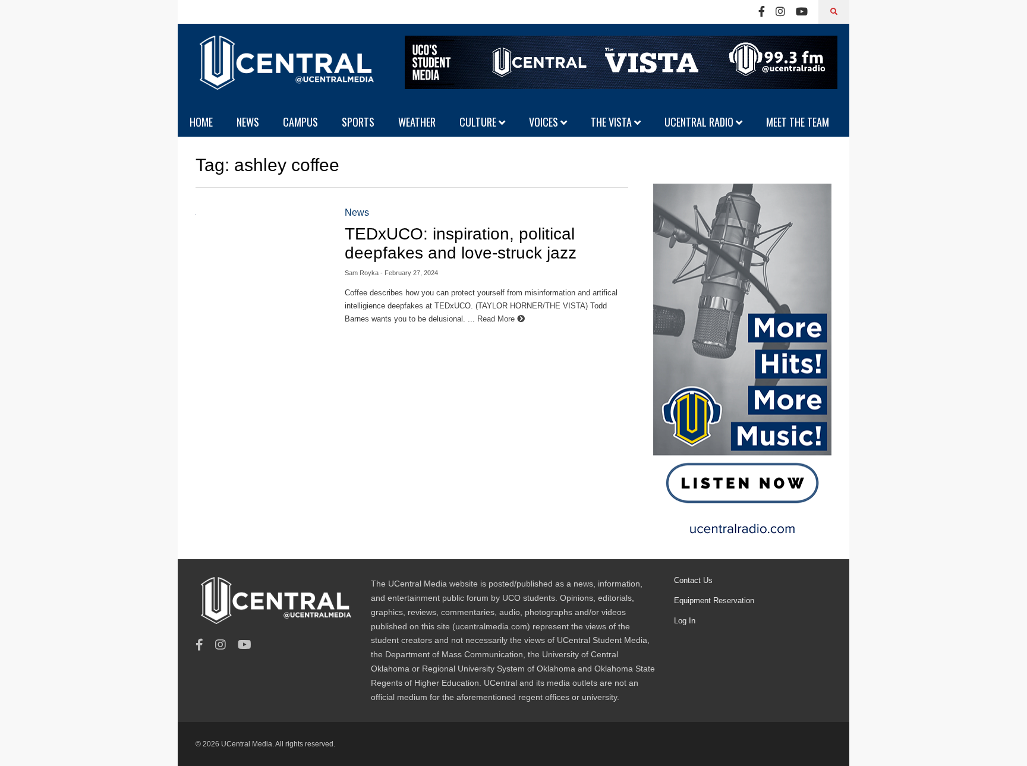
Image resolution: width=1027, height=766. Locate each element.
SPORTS (358, 122)
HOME (201, 122)
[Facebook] (761, 12)
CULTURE (479, 122)
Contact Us (693, 580)
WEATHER (417, 122)
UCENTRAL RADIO (700, 122)
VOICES (544, 122)
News (357, 212)
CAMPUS (300, 122)
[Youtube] (802, 12)
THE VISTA (612, 122)
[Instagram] (780, 12)
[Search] (833, 12)
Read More (497, 318)
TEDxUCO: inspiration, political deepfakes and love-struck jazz (460, 243)
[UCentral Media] (285, 71)
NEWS (248, 122)
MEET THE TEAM (797, 122)
